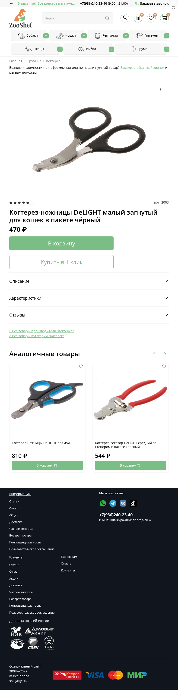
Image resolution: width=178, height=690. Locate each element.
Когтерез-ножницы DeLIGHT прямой (41, 443)
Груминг (144, 49)
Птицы (38, 49)
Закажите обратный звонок (142, 67)
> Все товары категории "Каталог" (36, 336)
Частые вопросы (21, 529)
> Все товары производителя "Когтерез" (41, 331)
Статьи (14, 501)
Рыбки (90, 49)
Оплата (66, 563)
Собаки (31, 35)
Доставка (15, 522)
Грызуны (151, 35)
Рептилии (110, 35)
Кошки (70, 35)
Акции (13, 515)
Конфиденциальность (25, 542)
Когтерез (53, 61)
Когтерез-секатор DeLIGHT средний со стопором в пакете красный (125, 445)
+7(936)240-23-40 (93, 3)
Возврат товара (20, 535)
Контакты (68, 570)
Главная (15, 61)
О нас (13, 508)
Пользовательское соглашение (31, 549)
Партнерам (69, 557)
